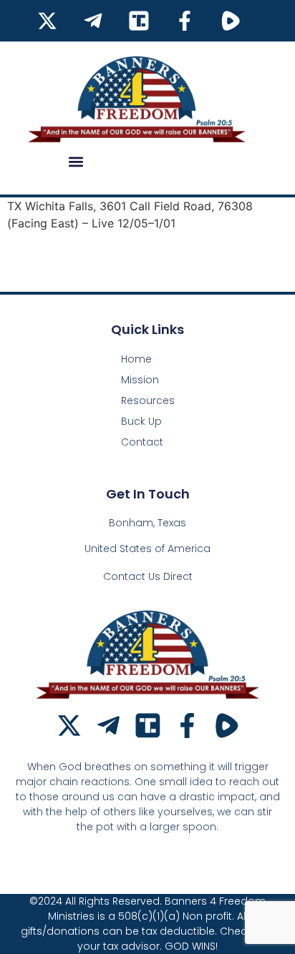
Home (136, 359)
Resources (148, 400)
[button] (75, 161)
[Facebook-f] (187, 725)
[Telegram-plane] (108, 725)
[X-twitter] (69, 725)
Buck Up (141, 421)
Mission (140, 380)
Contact (142, 442)
